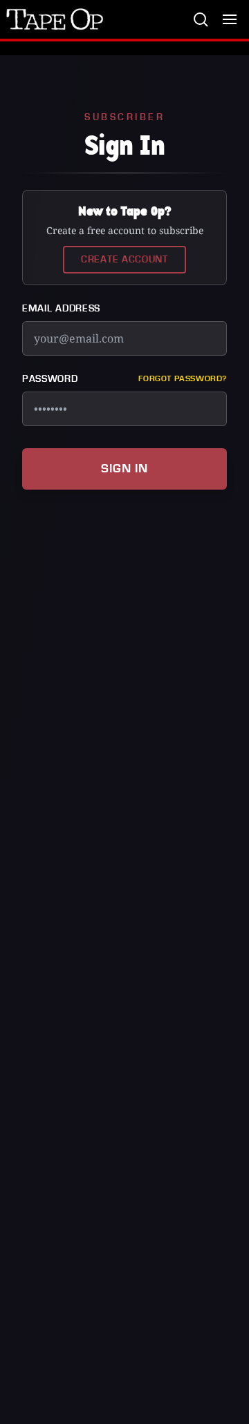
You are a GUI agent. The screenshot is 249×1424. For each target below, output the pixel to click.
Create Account (124, 259)
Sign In (124, 468)
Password (50, 379)
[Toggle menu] (229, 19)
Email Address (61, 308)
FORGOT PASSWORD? (182, 378)
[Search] (200, 19)
